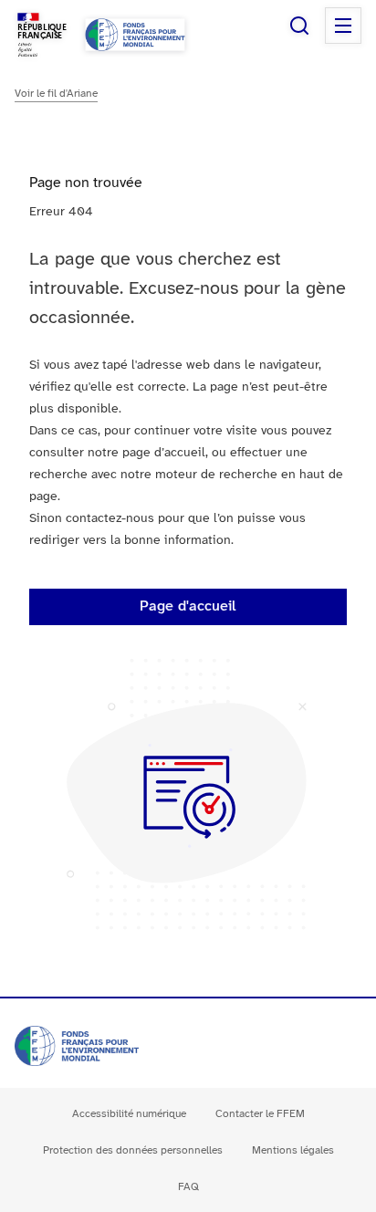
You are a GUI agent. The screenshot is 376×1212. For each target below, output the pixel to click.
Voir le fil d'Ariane (56, 93)
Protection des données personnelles (133, 1150)
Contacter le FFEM (260, 1114)
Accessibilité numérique (129, 1114)
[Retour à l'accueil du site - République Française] (135, 35)
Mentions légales (293, 1150)
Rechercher (299, 25)
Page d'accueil (188, 606)
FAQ (188, 1187)
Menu (343, 25)
